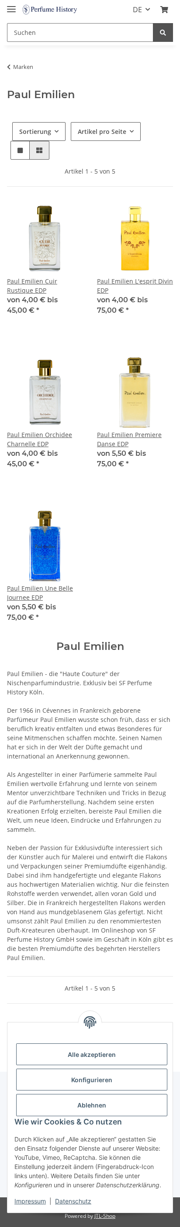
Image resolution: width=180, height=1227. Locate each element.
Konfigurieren (91, 1079)
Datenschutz (73, 1201)
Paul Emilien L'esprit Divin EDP (135, 285)
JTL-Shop (104, 1216)
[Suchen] (163, 32)
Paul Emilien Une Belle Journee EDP (40, 593)
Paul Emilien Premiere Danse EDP (129, 439)
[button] (164, 9)
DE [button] (137, 9)
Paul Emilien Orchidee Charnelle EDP (39, 439)
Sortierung (35, 131)
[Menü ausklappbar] (11, 5)
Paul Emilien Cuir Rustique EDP (32, 285)
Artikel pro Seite (102, 131)
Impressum (30, 1201)
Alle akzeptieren (92, 1054)
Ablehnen (91, 1105)
